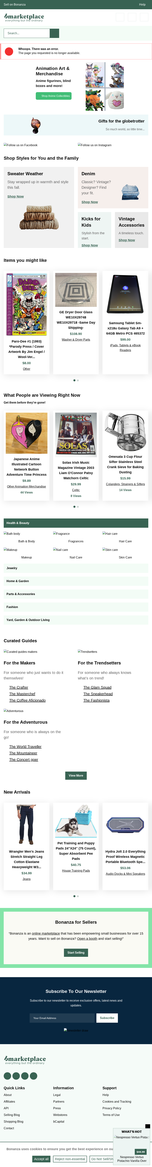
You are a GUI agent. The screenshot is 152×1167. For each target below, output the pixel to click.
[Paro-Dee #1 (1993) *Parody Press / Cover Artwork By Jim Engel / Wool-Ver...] (26, 322)
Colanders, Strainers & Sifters (125, 484)
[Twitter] (16, 1076)
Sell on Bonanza (15, 4)
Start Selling (76, 952)
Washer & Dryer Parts (76, 339)
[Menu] (144, 17)
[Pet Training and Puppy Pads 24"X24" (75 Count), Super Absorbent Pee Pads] (76, 846)
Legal (57, 1095)
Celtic (76, 490)
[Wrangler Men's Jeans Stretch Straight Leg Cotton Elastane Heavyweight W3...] (26, 846)
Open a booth (87, 939)
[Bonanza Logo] (24, 17)
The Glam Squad (97, 687)
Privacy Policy (112, 1108)
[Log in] (132, 17)
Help (142, 4)
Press (57, 1108)
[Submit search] (54, 33)
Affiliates (9, 1101)
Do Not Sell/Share (104, 1159)
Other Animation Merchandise (26, 486)
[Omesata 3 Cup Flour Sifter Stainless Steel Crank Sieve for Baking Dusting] (125, 456)
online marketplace (46, 933)
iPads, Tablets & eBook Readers (125, 348)
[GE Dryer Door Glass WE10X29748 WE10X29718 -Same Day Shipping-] (76, 322)
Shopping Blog (13, 1121)
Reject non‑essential (70, 1159)
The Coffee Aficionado (27, 700)
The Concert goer (23, 760)
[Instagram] (33, 1076)
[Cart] (120, 17)
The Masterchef (22, 694)
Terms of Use (111, 1114)
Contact (9, 1128)
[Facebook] (7, 1076)
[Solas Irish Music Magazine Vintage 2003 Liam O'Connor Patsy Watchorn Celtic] (76, 456)
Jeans (27, 879)
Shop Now (15, 196)
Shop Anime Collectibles (56, 95)
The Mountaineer (23, 753)
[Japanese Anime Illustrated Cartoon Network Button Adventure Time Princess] (26, 456)
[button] (74, 380)
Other (26, 368)
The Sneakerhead (98, 694)
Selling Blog (12, 1114)
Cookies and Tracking (117, 1101)
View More (76, 775)
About (7, 1095)
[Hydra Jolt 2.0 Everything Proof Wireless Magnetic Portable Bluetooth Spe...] (125, 846)
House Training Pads (76, 870)
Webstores (60, 1114)
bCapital (58, 1121)
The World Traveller (25, 747)
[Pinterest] (25, 1076)
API (6, 1108)
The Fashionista (96, 700)
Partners (58, 1101)
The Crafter (18, 687)
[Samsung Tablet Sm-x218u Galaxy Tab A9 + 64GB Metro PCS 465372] (125, 322)
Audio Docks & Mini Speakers (125, 873)
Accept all (41, 1159)
